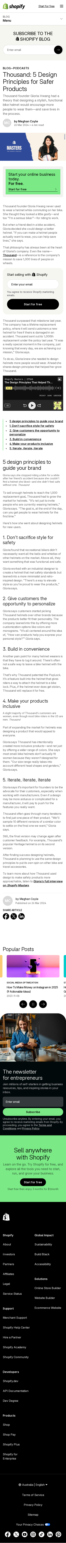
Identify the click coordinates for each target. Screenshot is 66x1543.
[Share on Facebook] (6, 916)
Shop (6, 1424)
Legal (6, 1284)
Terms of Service (33, 1495)
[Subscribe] (58, 50)
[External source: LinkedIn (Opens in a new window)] (50, 1534)
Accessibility (42, 1264)
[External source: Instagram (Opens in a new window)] (33, 1534)
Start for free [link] (33, 304)
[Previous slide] (23, 1004)
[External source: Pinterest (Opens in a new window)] (58, 1534)
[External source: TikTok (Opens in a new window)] (41, 1534)
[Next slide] (43, 1004)
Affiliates (8, 1274)
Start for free (46, 6)
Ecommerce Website (47, 1308)
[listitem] (33, 976)
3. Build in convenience (25, 439)
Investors (9, 1254)
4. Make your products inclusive (31, 443)
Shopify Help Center (16, 1327)
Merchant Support (15, 1317)
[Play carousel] (33, 1004)
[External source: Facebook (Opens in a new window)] (8, 1534)
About (7, 1244)
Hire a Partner (12, 1337)
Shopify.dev (10, 1381)
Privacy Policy (30, 1128)
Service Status (12, 1293)
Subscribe (33, 1112)
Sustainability (43, 1244)
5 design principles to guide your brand (36, 421)
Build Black (41, 1254)
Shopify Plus (11, 1444)
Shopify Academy (14, 1347)
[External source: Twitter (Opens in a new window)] (16, 1534)
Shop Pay (9, 1434)
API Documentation (16, 1391)
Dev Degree (10, 1400)
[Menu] (61, 6)
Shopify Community (16, 1357)
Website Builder (44, 1298)
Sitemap (33, 1514)
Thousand (10, 255)
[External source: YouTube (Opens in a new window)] (24, 1534)
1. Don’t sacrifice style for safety (32, 426)
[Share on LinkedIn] (21, 916)
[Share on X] (14, 916)
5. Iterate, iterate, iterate (26, 448)
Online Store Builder (47, 1288)
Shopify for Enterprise (10, 1456)
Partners (8, 1264)
